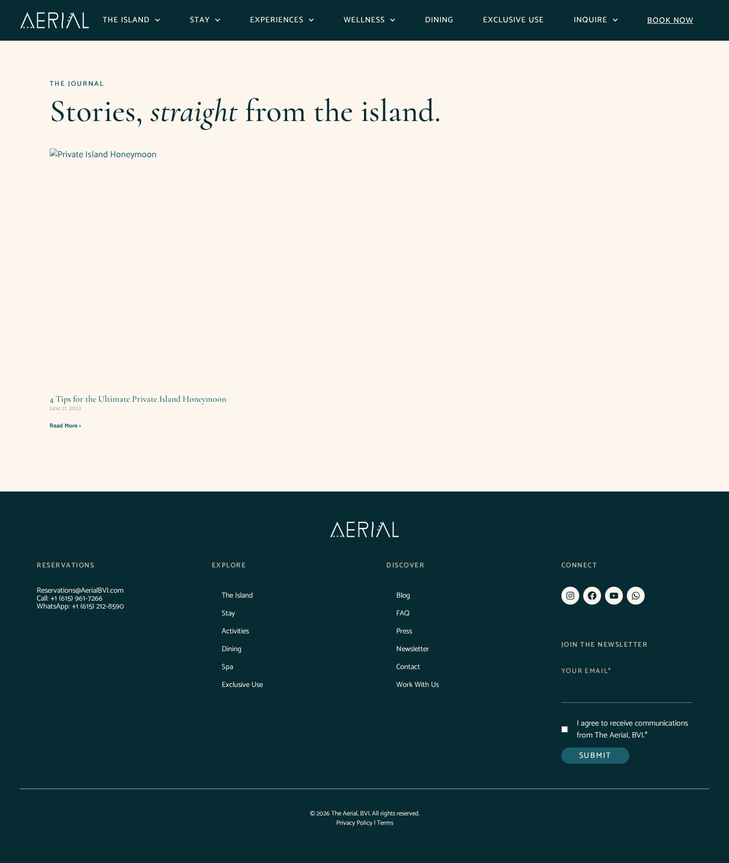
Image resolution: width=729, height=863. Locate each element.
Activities (235, 631)
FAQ (403, 613)
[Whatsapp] (636, 596)
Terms (385, 823)
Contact (408, 667)
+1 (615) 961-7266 (77, 598)
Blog (403, 595)
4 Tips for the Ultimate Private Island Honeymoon (138, 398)
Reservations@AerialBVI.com (80, 590)
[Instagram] (570, 596)
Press (404, 631)
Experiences (277, 20)
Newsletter (412, 649)
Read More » (65, 426)
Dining (439, 20)
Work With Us (417, 684)
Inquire (591, 20)
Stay (200, 20)
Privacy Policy (354, 823)
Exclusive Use (513, 20)
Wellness (364, 20)
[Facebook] (592, 596)
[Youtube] (614, 596)
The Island (126, 20)
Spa (227, 667)
